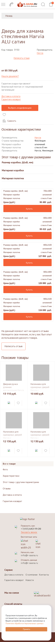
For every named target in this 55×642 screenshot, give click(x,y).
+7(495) (31, 528)
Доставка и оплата (10, 96)
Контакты (44, 574)
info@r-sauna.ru (29, 555)
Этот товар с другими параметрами (21, 482)
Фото (5, 469)
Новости (30, 580)
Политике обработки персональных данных (25, 623)
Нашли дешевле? (10, 76)
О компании (31, 574)
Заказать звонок (29, 532)
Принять (26, 629)
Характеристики (11, 475)
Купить (29, 208)
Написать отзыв (21, 58)
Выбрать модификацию (20, 108)
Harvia (40, 53)
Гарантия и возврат (11, 99)
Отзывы (7, 488)
